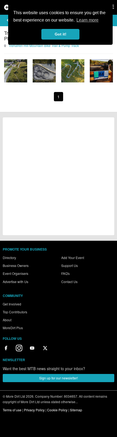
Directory (9, 257)
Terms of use (12, 410)
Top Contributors (15, 312)
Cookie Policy (57, 410)
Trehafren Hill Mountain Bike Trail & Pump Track (44, 45)
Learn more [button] (87, 20)
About (7, 319)
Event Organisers (15, 273)
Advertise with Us (15, 281)
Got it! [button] (60, 34)
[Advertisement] (58, 176)
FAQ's (65, 273)
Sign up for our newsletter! (58, 378)
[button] (8, 20)
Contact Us (69, 281)
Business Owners (16, 265)
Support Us (69, 265)
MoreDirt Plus (13, 327)
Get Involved (12, 304)
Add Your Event (72, 257)
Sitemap (76, 410)
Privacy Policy (34, 410)
